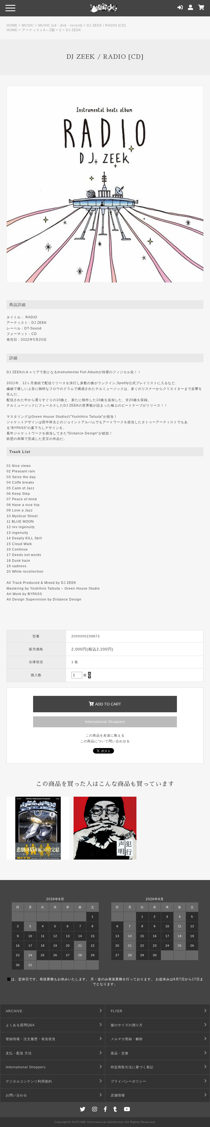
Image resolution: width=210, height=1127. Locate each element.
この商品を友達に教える (105, 735)
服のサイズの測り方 (127, 1025)
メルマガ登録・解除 (127, 1039)
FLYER (116, 1011)
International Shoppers (105, 722)
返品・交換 (120, 1053)
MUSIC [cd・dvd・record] (60, 25)
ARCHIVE (14, 1011)
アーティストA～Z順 (38, 30)
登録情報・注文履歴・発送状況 (31, 1039)
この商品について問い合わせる (105, 741)
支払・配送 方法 (19, 1053)
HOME (12, 25)
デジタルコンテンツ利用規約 (29, 1081)
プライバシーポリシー (128, 1081)
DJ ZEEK (73, 30)
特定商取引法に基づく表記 (132, 1067)
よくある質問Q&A (20, 1025)
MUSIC (28, 25)
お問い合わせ (16, 1095)
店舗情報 (118, 1095)
